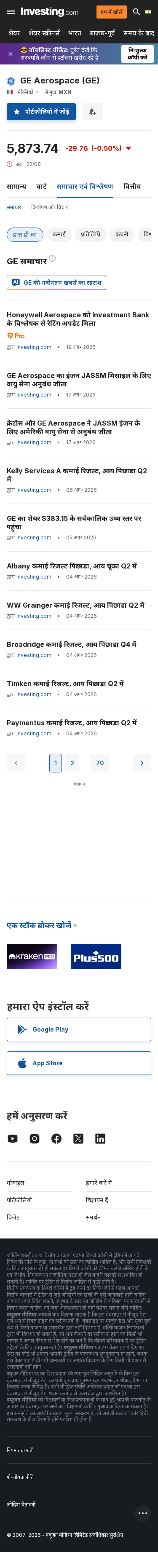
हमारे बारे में (99, 1182)
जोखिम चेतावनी (21, 1504)
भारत (74, 33)
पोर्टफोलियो (19, 1200)
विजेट (13, 1217)
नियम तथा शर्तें (19, 1450)
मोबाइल (15, 1182)
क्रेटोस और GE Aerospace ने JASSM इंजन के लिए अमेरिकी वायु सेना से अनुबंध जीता (73, 427)
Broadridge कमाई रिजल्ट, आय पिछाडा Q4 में (72, 644)
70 (100, 763)
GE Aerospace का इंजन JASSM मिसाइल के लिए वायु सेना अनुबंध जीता (79, 379)
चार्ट (41, 186)
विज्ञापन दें (97, 1200)
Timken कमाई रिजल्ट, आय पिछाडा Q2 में (65, 683)
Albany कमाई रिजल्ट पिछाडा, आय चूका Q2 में (72, 566)
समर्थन (93, 1217)
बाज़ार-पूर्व (102, 33)
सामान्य (16, 186)
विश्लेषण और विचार (49, 207)
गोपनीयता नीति (20, 1477)
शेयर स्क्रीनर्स (44, 33)
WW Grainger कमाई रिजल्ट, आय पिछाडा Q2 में (76, 605)
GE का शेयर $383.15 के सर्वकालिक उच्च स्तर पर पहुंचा (74, 522)
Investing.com (33, 347)
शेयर (14, 33)
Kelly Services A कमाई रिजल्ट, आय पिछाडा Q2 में (77, 474)
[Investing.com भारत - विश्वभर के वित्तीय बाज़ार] (49, 12)
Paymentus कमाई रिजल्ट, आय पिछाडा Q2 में (72, 722)
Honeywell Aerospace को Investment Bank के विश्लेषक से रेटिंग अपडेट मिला (78, 319)
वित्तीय (132, 186)
